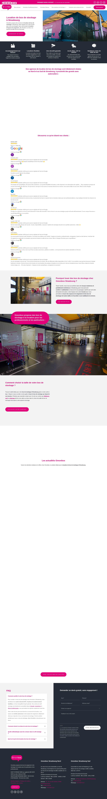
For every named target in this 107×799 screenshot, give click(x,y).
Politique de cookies (25, 781)
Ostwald (32, 706)
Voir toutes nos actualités (53, 674)
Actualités (88, 7)
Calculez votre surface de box (76, 7)
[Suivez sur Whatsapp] (101, 2)
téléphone (46, 396)
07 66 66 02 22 (50, 787)
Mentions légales (15, 781)
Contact (15, 787)
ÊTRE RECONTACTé (92, 727)
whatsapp (12, 398)
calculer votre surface (17, 409)
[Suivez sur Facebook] (95, 2)
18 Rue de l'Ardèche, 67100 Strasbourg (86, 778)
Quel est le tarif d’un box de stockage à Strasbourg (30, 526)
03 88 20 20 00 (47, 785)
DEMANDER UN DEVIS (16, 33)
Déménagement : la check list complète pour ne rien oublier (33, 661)
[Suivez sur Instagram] (104, 2)
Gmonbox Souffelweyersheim (30, 7)
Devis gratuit (99, 7)
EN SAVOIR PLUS (28, 122)
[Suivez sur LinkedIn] (98, 2)
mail (6, 398)
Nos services (17, 7)
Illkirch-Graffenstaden (13, 708)
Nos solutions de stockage (58, 7)
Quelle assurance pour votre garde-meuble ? (27, 594)
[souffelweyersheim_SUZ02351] (31, 303)
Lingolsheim (38, 706)
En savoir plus (31, 362)
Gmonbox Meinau (44, 7)
